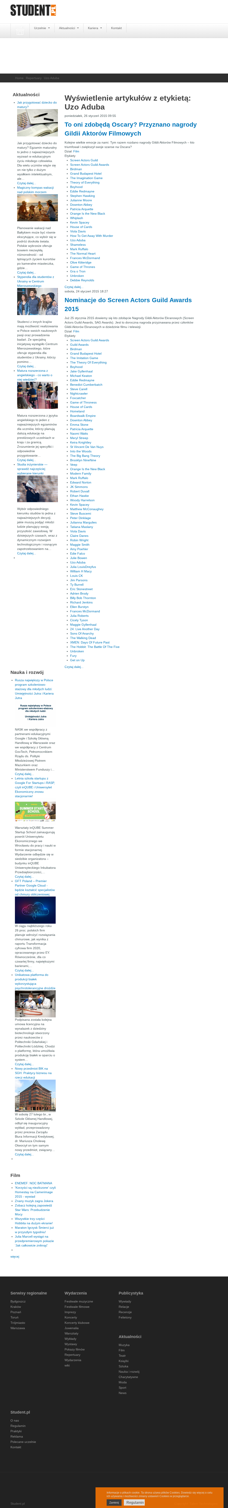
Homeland (77, 411)
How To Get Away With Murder (91, 236)
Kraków (15, 1306)
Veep (73, 464)
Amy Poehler (79, 549)
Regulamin (18, 1426)
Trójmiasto (17, 1322)
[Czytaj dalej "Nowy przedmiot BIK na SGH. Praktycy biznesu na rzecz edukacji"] (35, 1095)
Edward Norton (80, 482)
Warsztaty (71, 1333)
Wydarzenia (73, 1360)
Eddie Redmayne (82, 191)
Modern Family (80, 473)
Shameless (78, 244)
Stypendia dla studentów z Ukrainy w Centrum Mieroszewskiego (35, 281)
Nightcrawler (79, 393)
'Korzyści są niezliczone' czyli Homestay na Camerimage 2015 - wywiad (35, 1192)
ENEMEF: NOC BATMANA (33, 1183)
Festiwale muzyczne (79, 1301)
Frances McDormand (85, 258)
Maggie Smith (80, 544)
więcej (14, 1256)
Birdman (76, 169)
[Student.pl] (33, 11)
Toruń (14, 1317)
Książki (123, 1361)
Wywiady (125, 1301)
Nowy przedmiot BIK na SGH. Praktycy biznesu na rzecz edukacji (33, 1073)
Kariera (93, 28)
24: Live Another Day (85, 629)
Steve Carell (78, 389)
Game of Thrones (82, 267)
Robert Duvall (79, 491)
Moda (123, 1382)
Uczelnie (40, 28)
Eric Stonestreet (81, 589)
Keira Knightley (80, 442)
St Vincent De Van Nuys (87, 447)
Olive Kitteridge (81, 262)
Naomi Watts (79, 433)
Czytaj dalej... (74, 287)
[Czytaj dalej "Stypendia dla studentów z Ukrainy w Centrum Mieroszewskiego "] (37, 301)
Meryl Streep (79, 438)
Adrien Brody (79, 593)
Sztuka (123, 1366)
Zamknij (114, 1502)
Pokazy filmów (75, 1349)
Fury (73, 655)
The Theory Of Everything (88, 362)
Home (19, 78)
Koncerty (71, 1317)
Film (76, 151)
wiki (67, 1365)
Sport (122, 1387)
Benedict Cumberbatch (86, 384)
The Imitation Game (84, 358)
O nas (14, 1420)
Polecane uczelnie (23, 1442)
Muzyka (124, 1345)
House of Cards (81, 227)
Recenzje (125, 1312)
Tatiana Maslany (81, 527)
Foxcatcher (78, 398)
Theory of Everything (85, 182)
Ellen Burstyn (79, 607)
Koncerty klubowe (77, 1322)
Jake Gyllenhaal (81, 371)
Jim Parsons (79, 580)
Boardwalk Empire (83, 415)
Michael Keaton (81, 375)
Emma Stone (79, 424)
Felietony (125, 1317)
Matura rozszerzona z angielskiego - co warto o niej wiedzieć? (34, 375)
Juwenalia (72, 1328)
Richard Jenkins (81, 602)
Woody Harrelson (82, 500)
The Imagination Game (86, 178)
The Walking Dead (83, 638)
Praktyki (16, 1431)
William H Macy (81, 571)
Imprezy (70, 1312)
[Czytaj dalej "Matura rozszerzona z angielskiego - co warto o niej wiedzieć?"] (37, 395)
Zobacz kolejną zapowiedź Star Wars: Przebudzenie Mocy (33, 1210)
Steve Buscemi (80, 513)
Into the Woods (81, 451)
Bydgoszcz (18, 1301)
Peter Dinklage (80, 518)
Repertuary (34, 78)
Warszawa (17, 1328)
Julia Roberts (79, 615)
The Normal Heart (83, 253)
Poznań (15, 1312)
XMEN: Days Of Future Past (90, 642)
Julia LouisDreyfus (83, 567)
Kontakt (116, 28)
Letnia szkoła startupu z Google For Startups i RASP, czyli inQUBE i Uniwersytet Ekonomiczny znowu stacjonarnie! (35, 787)
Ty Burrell (76, 584)
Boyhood (76, 187)
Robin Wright (79, 540)
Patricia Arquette (81, 209)
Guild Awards (79, 344)
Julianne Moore (81, 200)
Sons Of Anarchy (82, 633)
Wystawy (71, 1344)
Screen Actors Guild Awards (89, 164)
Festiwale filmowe (77, 1306)
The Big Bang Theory (85, 455)
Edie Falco (77, 553)
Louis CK (76, 575)
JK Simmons (79, 487)
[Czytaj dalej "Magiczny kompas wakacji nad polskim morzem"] (37, 207)
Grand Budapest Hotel (86, 173)
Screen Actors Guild (84, 160)
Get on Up (77, 660)
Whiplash (76, 218)
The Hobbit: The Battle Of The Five (95, 647)
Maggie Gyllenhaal (83, 624)
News (122, 1393)
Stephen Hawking (82, 196)
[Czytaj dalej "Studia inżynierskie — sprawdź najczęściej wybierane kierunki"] (37, 488)
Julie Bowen (78, 558)
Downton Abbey (81, 204)
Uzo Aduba (78, 240)
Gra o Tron (78, 271)
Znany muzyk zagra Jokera (34, 1201)
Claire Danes (79, 535)
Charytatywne (128, 1377)
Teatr (122, 1355)
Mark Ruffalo (79, 249)
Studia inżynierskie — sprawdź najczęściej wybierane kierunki (32, 469)
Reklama (16, 1436)
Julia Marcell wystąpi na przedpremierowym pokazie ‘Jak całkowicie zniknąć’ (34, 1241)
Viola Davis (78, 231)
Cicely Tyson (79, 620)
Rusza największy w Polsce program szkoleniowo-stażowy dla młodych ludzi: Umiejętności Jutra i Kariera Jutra (34, 689)
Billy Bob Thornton (83, 598)
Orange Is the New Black (87, 213)
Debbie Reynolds (82, 280)
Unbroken (77, 276)
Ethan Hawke (79, 495)
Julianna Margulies (83, 522)
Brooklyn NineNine (83, 460)
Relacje (124, 1306)
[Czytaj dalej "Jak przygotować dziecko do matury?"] (37, 122)
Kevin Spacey (79, 222)
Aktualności (67, 28)
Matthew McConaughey (87, 509)
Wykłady (70, 1338)
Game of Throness (83, 402)
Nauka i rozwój (129, 1371)
